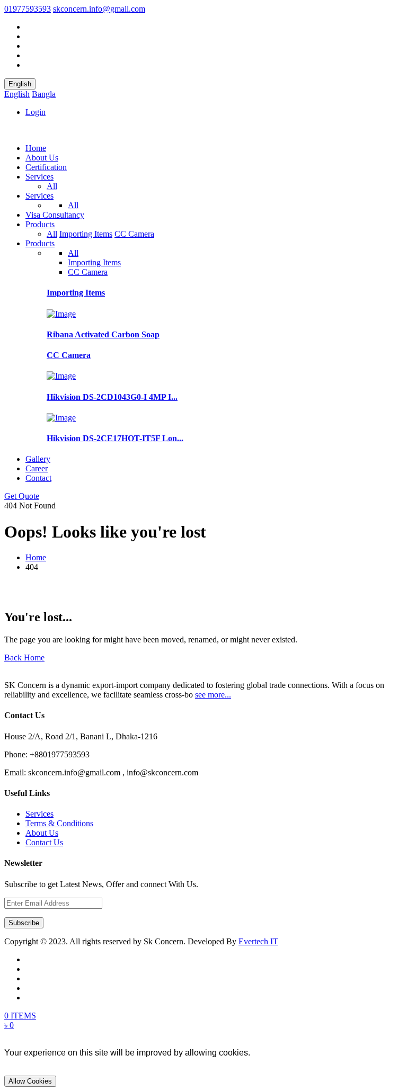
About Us (41, 157)
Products (40, 224)
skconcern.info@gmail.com (99, 8)
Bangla (44, 94)
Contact (38, 477)
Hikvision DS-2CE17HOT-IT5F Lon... (115, 438)
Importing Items (85, 233)
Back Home (24, 657)
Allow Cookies (30, 1081)
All (52, 186)
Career (36, 468)
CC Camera (134, 233)
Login (35, 112)
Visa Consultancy (54, 214)
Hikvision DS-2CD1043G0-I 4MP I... (112, 396)
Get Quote (21, 495)
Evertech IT (258, 941)
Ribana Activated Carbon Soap (103, 334)
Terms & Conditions (59, 823)
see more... (213, 694)
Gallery (37, 458)
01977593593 (27, 8)
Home (35, 148)
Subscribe (23, 923)
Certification (46, 167)
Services (39, 176)
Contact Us (44, 842)
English (19, 84)
